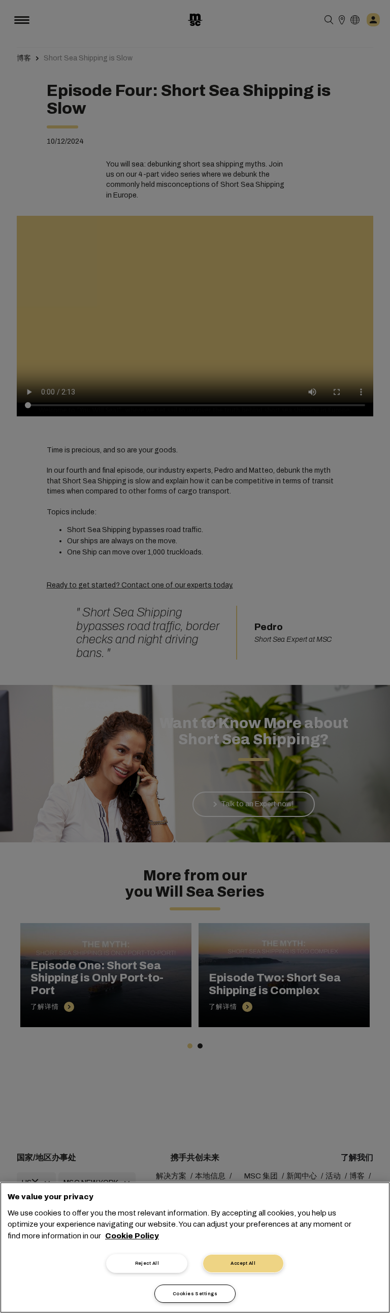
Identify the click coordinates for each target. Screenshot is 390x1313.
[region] (195, 1247)
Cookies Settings (195, 1293)
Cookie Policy (132, 1236)
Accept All (243, 1263)
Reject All (147, 1263)
